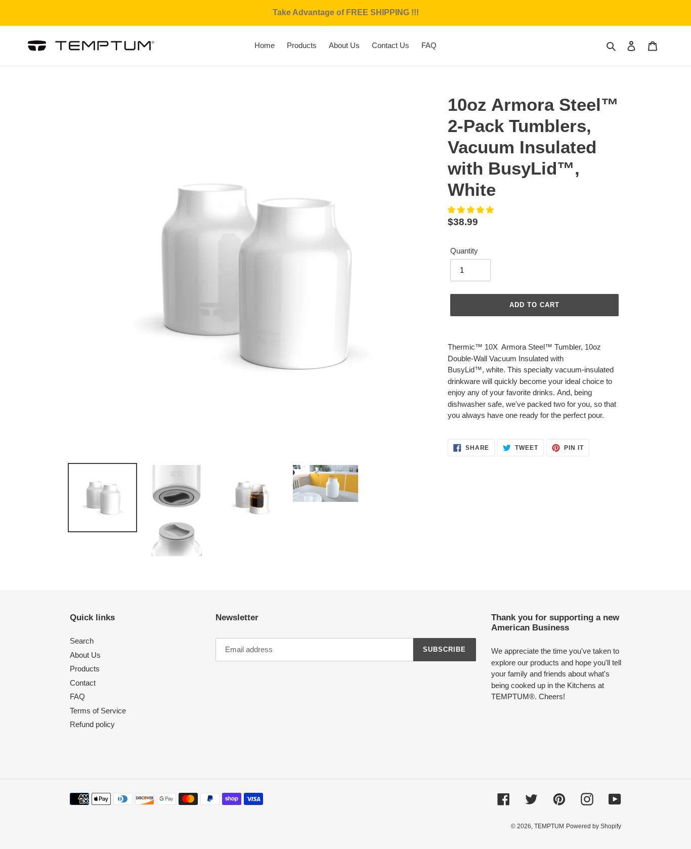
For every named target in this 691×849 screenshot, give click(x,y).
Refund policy (92, 724)
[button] (472, 209)
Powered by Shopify (593, 826)
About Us (85, 655)
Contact (83, 682)
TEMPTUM (549, 826)
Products (85, 668)
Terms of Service (98, 710)
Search (82, 640)
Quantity (464, 250)
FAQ (77, 696)
